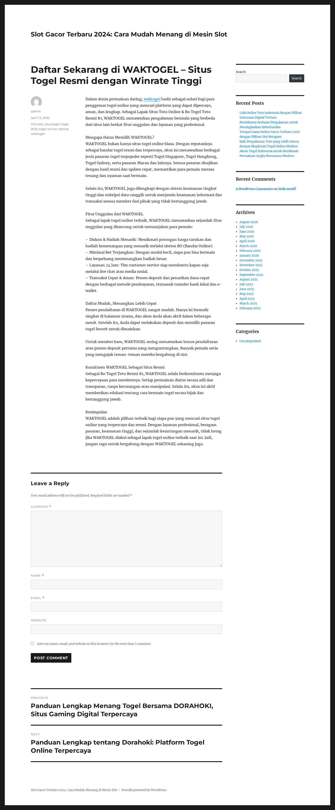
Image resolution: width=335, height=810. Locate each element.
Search (241, 72)
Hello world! (287, 189)
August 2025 (249, 279)
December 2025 (251, 260)
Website (38, 620)
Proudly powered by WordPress (144, 790)
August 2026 (249, 222)
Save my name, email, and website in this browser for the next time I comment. (94, 644)
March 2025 (248, 303)
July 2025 (246, 284)
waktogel (152, 99)
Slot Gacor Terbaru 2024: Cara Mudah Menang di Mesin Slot (129, 34)
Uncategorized (250, 341)
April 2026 (247, 241)
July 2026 (246, 227)
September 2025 (251, 275)
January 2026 (249, 256)
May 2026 (247, 236)
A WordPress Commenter (254, 189)
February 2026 (250, 251)
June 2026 (247, 232)
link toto (37, 124)
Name (37, 576)
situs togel (52, 124)
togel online (48, 129)
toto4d (63, 129)
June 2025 (247, 289)
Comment (41, 507)
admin (36, 111)
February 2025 (250, 308)
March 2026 (248, 246)
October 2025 (249, 270)
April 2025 (247, 299)
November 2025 (251, 265)
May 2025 (247, 294)
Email (37, 598)
